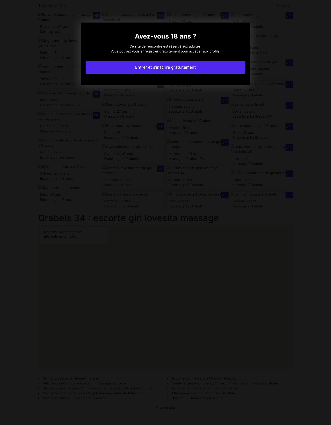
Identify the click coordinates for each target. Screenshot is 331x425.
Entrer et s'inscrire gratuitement (165, 67)
